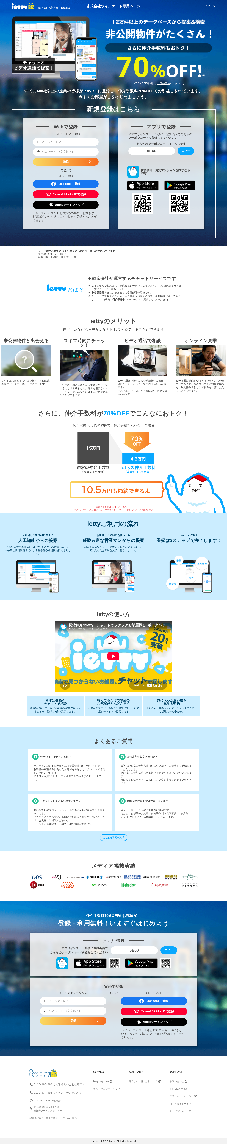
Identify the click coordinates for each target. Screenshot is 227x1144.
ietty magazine (101, 1081)
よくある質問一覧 (112, 837)
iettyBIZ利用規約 (179, 1089)
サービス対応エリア (180, 1111)
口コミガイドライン (180, 1104)
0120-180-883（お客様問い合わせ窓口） (59, 1084)
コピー (186, 150)
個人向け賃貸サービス (105, 1089)
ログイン (210, 6)
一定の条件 (163, 83)
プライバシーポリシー (181, 1096)
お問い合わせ (177, 1081)
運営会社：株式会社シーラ (143, 1081)
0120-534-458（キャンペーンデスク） (58, 1092)
